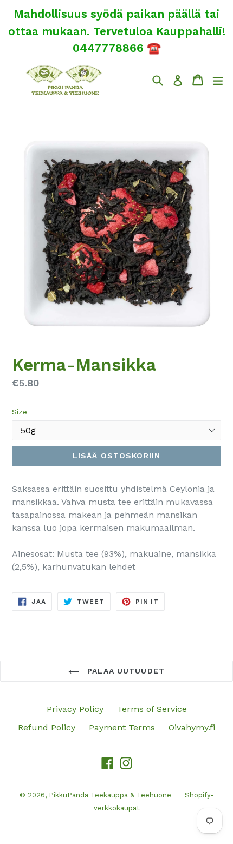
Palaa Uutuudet (125, 671)
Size (19, 411)
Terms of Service (152, 709)
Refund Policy (46, 727)
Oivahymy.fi (192, 727)
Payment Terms (122, 727)
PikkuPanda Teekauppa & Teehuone (110, 795)
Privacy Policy (75, 709)
